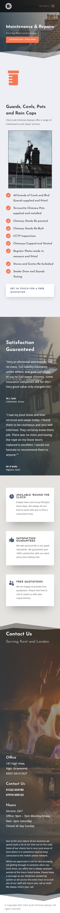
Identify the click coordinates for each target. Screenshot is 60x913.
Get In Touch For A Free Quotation (27, 291)
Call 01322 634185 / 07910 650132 (22, 39)
